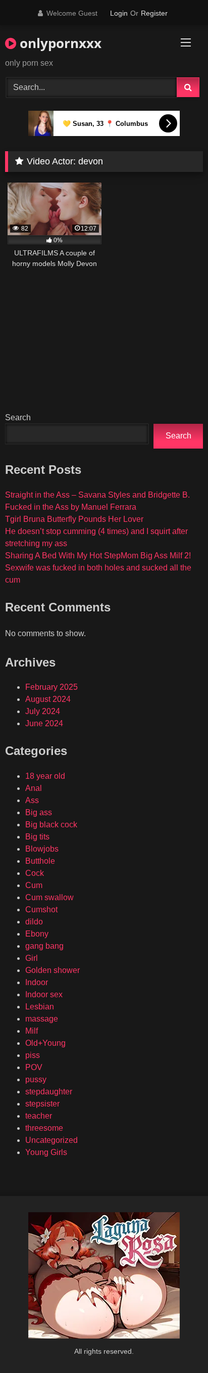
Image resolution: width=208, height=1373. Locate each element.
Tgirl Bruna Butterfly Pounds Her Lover (74, 519)
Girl (31, 958)
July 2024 (42, 711)
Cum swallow (49, 897)
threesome (44, 1128)
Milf (31, 1031)
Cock (34, 873)
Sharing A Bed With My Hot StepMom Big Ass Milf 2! (98, 555)
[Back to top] (177, 1343)
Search (18, 417)
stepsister (42, 1103)
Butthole (40, 861)
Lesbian (39, 1006)
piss (32, 1055)
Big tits (37, 836)
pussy (35, 1079)
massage (41, 1018)
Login (119, 13)
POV (33, 1067)
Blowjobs (42, 849)
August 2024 (48, 699)
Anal (33, 788)
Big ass (38, 812)
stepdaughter (48, 1091)
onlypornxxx (58, 43)
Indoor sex (44, 994)
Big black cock (51, 824)
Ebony (36, 933)
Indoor (36, 982)
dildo (34, 921)
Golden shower (52, 970)
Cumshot (41, 909)
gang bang (44, 946)
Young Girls (46, 1152)
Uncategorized (51, 1140)
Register (154, 13)
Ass (32, 800)
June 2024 (44, 723)
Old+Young (45, 1043)
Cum (33, 885)
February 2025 (51, 687)
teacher (38, 1116)
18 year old (45, 776)
